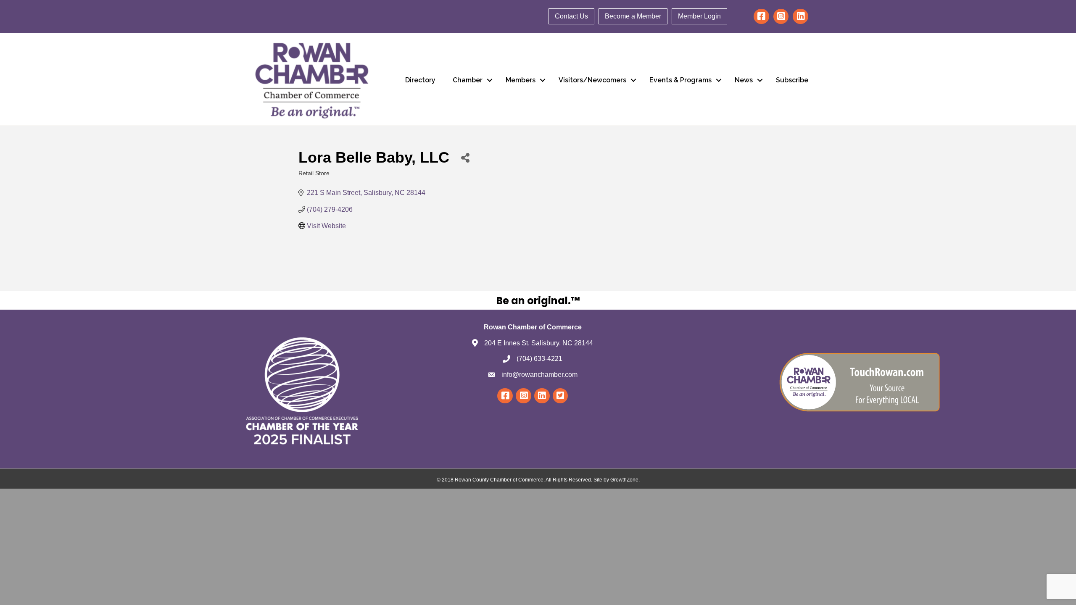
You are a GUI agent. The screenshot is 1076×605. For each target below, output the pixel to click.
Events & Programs (680, 80)
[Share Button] (465, 157)
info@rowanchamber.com (539, 374)
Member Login (699, 16)
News (744, 80)
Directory (420, 80)
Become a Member (633, 16)
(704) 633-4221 (539, 358)
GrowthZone (624, 480)
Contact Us (571, 16)
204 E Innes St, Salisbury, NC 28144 (538, 343)
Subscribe (792, 80)
